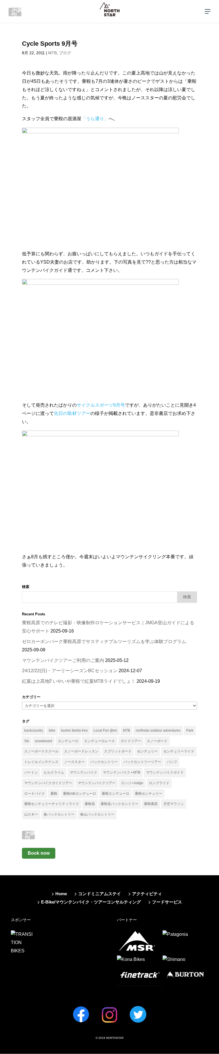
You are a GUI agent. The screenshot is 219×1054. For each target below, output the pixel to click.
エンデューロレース (99, 741)
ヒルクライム (54, 772)
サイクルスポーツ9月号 (101, 405)
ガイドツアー (131, 741)
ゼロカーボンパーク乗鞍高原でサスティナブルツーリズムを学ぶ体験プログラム (104, 641)
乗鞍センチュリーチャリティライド (51, 804)
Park (189, 730)
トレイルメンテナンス (41, 762)
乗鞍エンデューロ (115, 794)
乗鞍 (53, 794)
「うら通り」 (95, 118)
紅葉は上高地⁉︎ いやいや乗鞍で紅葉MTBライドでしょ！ (78, 681)
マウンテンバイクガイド (165, 772)
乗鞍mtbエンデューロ (79, 794)
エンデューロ (68, 741)
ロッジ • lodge (132, 783)
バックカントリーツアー (142, 762)
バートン (31, 772)
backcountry (33, 730)
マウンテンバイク (83, 772)
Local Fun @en (105, 730)
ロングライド (159, 783)
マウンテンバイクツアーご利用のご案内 (63, 660)
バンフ (172, 762)
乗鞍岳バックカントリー (119, 804)
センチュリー (147, 751)
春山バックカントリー (97, 814)
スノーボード (157, 741)
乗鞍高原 (151, 804)
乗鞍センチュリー (148, 794)
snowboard (43, 741)
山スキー (31, 814)
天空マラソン (173, 804)
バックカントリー (104, 762)
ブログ (65, 53)
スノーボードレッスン (81, 751)
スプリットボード (117, 751)
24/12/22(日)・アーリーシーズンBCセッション (69, 670)
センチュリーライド (178, 751)
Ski (26, 741)
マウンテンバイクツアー (96, 783)
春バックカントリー (59, 814)
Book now (39, 853)
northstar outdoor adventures (158, 730)
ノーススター (74, 762)
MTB (52, 53)
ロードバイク (34, 794)
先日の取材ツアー (72, 413)
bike (52, 730)
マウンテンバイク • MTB (121, 772)
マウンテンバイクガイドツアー (48, 783)
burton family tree (74, 730)
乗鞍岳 (90, 804)
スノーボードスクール (41, 751)
